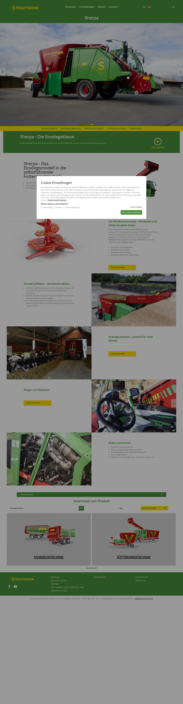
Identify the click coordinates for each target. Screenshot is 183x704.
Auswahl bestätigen (136, 207)
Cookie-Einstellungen (56, 182)
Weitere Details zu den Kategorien (54, 204)
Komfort (59, 207)
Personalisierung (72, 207)
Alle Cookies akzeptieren (131, 212)
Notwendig (47, 207)
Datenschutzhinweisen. (57, 200)
